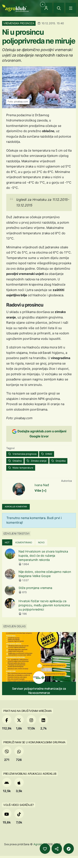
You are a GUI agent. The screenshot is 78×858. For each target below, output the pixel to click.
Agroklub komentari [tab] (16, 506)
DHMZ (48, 453)
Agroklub (39, 844)
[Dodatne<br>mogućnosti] (68, 848)
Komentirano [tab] (23, 542)
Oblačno (17, 460)
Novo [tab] (41, 542)
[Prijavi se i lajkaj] (45, 848)
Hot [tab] (7, 542)
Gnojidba (60, 460)
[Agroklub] (15, 8)
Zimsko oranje (38, 460)
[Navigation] (71, 8)
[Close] (59, 8)
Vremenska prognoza (24, 453)
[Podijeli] (57, 848)
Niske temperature (22, 467)
